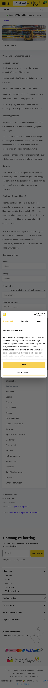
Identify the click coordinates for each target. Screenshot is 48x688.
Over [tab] (39, 321)
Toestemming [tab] (9, 321)
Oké (24, 365)
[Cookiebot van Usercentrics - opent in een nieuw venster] (34, 314)
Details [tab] (24, 321)
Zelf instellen (22, 372)
